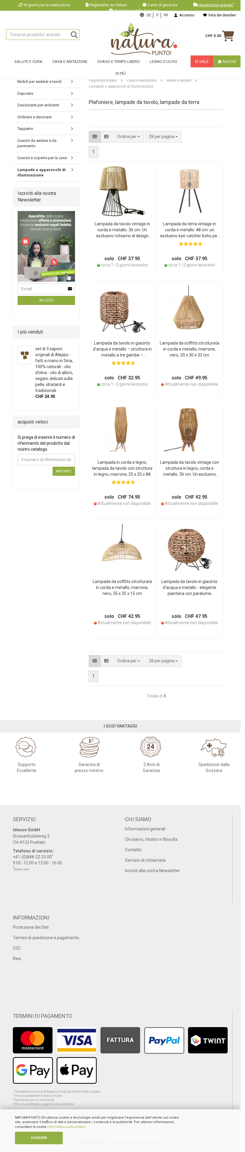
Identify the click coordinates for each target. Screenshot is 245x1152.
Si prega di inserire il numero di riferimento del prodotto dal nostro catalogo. (46, 443)
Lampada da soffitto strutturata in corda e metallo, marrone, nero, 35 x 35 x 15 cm (122, 587)
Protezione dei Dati (31, 927)
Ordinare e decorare (34, 117)
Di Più (121, 73)
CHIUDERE (39, 1138)
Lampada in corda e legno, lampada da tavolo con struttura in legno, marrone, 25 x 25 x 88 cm (122, 468)
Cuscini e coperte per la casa (42, 158)
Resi (17, 958)
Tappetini (25, 128)
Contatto (133, 849)
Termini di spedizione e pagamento (46, 937)
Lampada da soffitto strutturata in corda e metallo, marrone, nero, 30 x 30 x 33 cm (189, 349)
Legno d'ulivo (163, 61)
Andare (64, 471)
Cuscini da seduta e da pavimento (36, 143)
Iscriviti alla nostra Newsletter (152, 870)
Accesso (185, 15)
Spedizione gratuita (216, 5)
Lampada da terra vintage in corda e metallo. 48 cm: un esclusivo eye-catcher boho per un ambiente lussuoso (189, 230)
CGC (17, 948)
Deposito (25, 93)
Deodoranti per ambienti (38, 105)
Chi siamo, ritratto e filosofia (151, 839)
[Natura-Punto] (144, 39)
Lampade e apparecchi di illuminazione (41, 173)
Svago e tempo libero (118, 61)
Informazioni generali (145, 829)
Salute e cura (28, 61)
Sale (203, 61)
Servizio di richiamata (145, 860)
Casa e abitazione (70, 61)
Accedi (46, 300)
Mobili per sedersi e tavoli (39, 81)
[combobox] (163, 137)
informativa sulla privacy (66, 1127)
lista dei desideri (221, 15)
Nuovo (229, 61)
